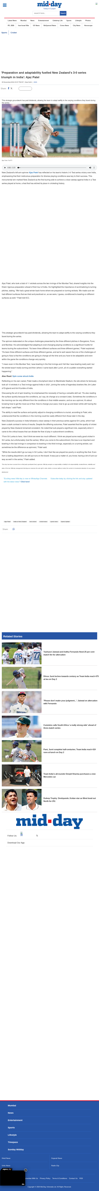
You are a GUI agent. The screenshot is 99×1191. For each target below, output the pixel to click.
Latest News (12, 20)
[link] (6, 1169)
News (32, 20)
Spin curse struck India (23, 376)
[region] (49, 53)
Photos (88, 20)
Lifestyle (78, 20)
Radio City (55, 1166)
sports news (54, 521)
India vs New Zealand (20, 521)
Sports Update (65, 521)
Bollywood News (50, 25)
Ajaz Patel (7, 521)
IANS (35, 82)
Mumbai (24, 20)
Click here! (25, 481)
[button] (10, 5)
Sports (68, 20)
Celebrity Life (58, 20)
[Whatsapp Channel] (19, 94)
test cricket (33, 521)
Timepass (13, 1142)
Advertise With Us (31, 1178)
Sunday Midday (16, 1149)
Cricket (14, 33)
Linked (15, 89)
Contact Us (73, 1178)
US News (36, 25)
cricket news (43, 521)
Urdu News (6, 1166)
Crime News (64, 25)
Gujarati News (56, 1158)
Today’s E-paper (49, 9)
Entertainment (43, 20)
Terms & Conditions (59, 1178)
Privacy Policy (45, 1178)
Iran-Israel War (23, 25)
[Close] (25, 1170)
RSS (81, 1178)
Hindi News (6, 1158)
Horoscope (88, 25)
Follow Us (27, 89)
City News (76, 25)
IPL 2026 (11, 25)
